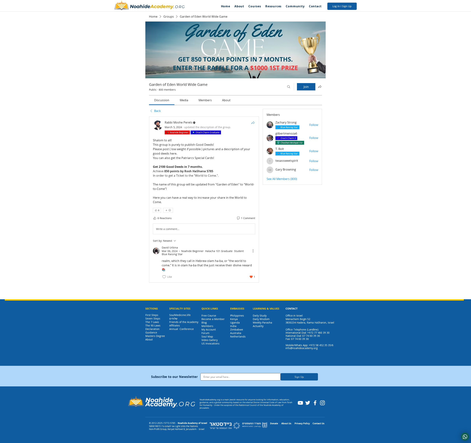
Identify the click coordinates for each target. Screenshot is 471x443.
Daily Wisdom (261, 319)
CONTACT (292, 308)
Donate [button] (274, 423)
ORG (180, 7)
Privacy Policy (302, 423)
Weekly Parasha (262, 322)
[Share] (253, 122)
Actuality (258, 326)
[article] (204, 200)
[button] (239, 6)
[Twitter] (307, 403)
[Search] (288, 86)
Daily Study (260, 315)
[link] (161, 100)
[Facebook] (315, 403)
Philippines (237, 315)
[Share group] (320, 86)
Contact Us (318, 423)
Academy (161, 6)
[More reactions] (168, 210)
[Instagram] (322, 403)
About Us (286, 423)
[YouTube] (300, 403)
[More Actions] (253, 251)
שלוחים (173, 318)
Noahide (140, 6)
